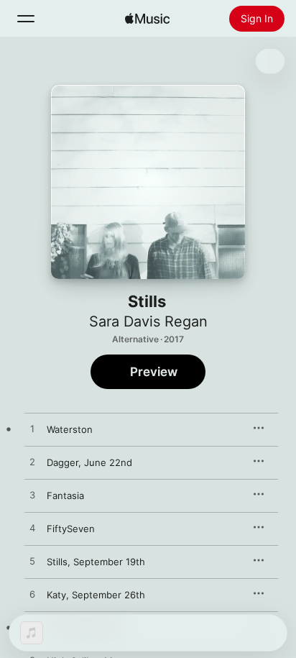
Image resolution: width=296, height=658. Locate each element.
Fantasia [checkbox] (65, 495)
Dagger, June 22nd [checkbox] (89, 462)
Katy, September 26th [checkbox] (96, 594)
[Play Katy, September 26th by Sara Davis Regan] (32, 594)
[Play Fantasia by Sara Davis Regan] (32, 495)
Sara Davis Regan (148, 321)
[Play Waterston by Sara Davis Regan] (32, 429)
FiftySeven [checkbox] (71, 528)
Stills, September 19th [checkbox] (96, 561)
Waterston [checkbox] (70, 429)
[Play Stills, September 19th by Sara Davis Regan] (32, 561)
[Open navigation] (26, 19)
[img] (147, 18)
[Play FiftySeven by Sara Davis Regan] (32, 528)
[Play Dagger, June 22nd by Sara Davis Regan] (32, 462)
